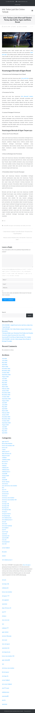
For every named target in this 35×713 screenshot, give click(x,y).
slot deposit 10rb (6, 509)
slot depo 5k (5, 676)
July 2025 (4, 378)
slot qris (4, 521)
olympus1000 (5, 475)
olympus (4, 616)
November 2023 (6, 418)
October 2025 (5, 372)
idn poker (4, 551)
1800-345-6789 (10, 1)
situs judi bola (24, 78)
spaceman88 (5, 537)
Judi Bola (4, 457)
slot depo (4, 501)
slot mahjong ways (6, 517)
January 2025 (5, 390)
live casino (4, 463)
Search (4, 312)
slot (3, 624)
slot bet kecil (5, 493)
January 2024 (5, 414)
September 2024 (6, 398)
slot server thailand (7, 684)
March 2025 (5, 386)
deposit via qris (6, 455)
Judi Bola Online (6, 459)
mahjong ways (5, 469)
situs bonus (5, 483)
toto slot (4, 539)
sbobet (4, 477)
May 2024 (4, 406)
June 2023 (4, 428)
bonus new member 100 (8, 445)
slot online (23, 225)
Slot (4, 220)
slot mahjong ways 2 (7, 519)
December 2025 (6, 368)
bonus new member (7, 592)
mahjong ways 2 (6, 471)
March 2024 (5, 410)
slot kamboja (17, 225)
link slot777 (5, 461)
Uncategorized (6, 541)
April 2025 (4, 384)
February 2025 (5, 388)
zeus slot (4, 543)
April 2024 (4, 408)
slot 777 (4, 489)
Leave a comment (22, 26)
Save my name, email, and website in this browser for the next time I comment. (16, 294)
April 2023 (4, 432)
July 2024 (4, 402)
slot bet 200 (5, 491)
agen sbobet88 (6, 660)
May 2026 (4, 362)
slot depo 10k (5, 503)
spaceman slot (5, 535)
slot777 (4, 529)
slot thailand (5, 527)
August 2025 (5, 376)
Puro (30, 711)
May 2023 (4, 430)
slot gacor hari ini (6, 513)
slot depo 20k (5, 505)
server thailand (6, 547)
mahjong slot (5, 467)
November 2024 (6, 394)
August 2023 (5, 424)
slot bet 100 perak (6, 636)
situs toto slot (5, 620)
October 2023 (5, 420)
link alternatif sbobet (27, 96)
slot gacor (11, 225)
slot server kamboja (7, 525)
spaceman (4, 533)
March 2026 (5, 366)
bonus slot (4, 447)
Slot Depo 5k (5, 507)
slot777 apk (5, 531)
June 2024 (4, 404)
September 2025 (6, 374)
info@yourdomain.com (22, 1)
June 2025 (4, 380)
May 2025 (4, 382)
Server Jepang (5, 481)
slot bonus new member (8, 497)
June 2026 (4, 360)
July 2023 (4, 426)
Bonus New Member (7, 443)
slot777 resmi (5, 688)
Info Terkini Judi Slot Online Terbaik (15, 711)
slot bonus (4, 495)
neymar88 (4, 473)
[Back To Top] (31, 709)
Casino (4, 449)
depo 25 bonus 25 (6, 453)
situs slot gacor (27, 565)
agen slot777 (5, 441)
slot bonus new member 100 (9, 499)
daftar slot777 (5, 451)
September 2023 (6, 422)
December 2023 (6, 416)
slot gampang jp (6, 515)
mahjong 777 (5, 628)
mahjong (4, 465)
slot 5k (3, 700)
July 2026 (4, 358)
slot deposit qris (6, 652)
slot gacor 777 (5, 596)
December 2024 (6, 392)
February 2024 (5, 412)
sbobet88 (6, 225)
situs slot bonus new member (9, 485)
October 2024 (5, 396)
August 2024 (5, 400)
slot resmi (28, 225)
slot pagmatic (5, 600)
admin (14, 26)
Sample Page (17, 4)
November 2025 (6, 370)
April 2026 (4, 364)
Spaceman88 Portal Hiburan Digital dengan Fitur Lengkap (16, 337)
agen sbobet (5, 632)
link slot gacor (5, 672)
